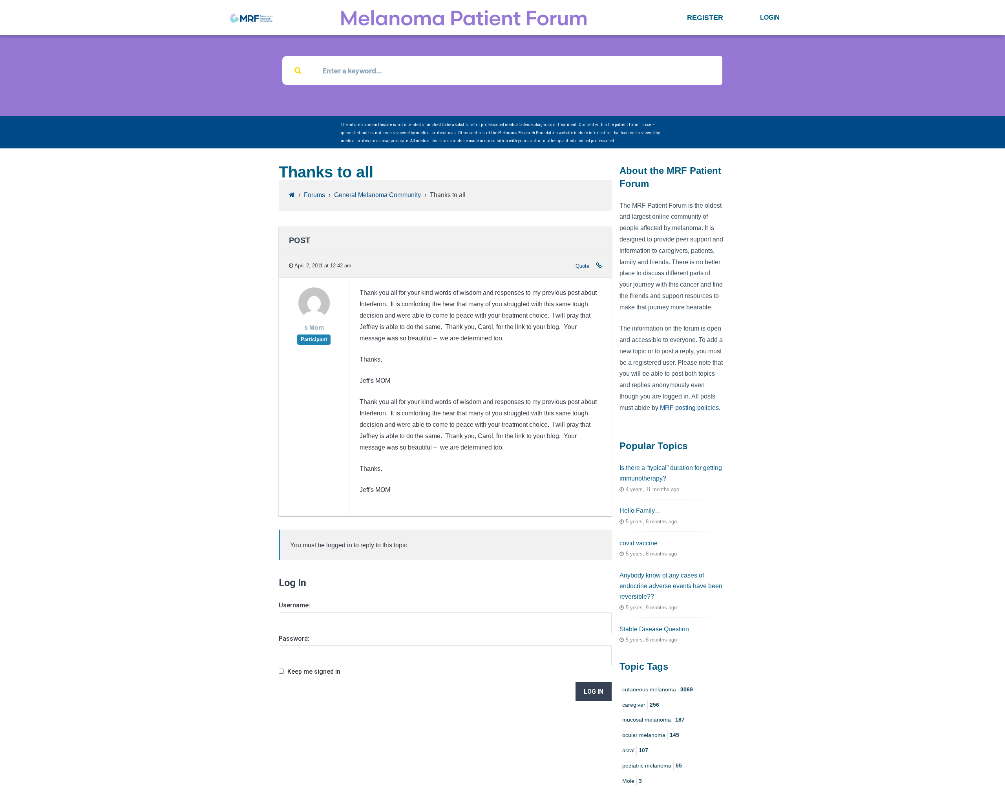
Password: (294, 638)
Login (770, 17)
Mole (632, 781)
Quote (582, 266)
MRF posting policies (689, 407)
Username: (294, 605)
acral (635, 750)
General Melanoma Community (377, 195)
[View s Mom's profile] (314, 317)
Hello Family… (640, 510)
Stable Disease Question (654, 629)
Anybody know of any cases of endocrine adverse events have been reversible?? (670, 586)
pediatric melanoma (652, 765)
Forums (314, 195)
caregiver (640, 705)
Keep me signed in (313, 671)
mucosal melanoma (653, 719)
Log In (593, 691)
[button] (705, 17)
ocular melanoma (650, 735)
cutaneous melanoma (657, 689)
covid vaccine (638, 543)
